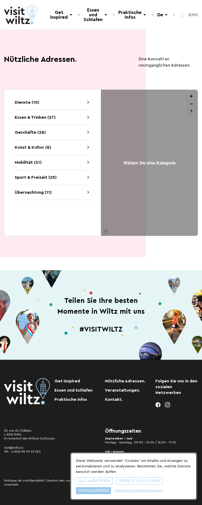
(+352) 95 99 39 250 (26, 451)
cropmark (11, 484)
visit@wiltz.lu (13, 447)
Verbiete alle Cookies (139, 481)
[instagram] (167, 405)
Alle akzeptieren (94, 481)
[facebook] (158, 405)
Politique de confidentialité (24, 480)
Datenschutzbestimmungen (138, 490)
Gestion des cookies (62, 480)
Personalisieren (93, 490)
